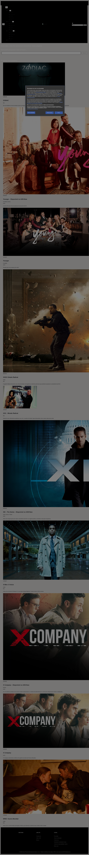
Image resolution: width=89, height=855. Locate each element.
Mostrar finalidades (31, 112)
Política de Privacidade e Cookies (41, 92)
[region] (45, 101)
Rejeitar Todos (49, 112)
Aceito (59, 112)
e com (58, 96)
